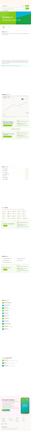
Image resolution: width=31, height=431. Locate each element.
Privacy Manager (12, 429)
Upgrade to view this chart (7, 136)
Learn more (18, 126)
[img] (15, 106)
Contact (24, 421)
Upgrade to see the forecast (7, 125)
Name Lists (10, 418)
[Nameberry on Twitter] (2, 423)
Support (15, 429)
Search (27, 8)
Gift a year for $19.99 (6, 410)
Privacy (9, 429)
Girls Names (3, 418)
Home (2, 10)
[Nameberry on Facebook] (3, 423)
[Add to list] (12, 17)
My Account (17, 421)
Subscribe (5, 225)
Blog (23, 418)
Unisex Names (3, 421)
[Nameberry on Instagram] (6, 423)
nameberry (4, 427)
